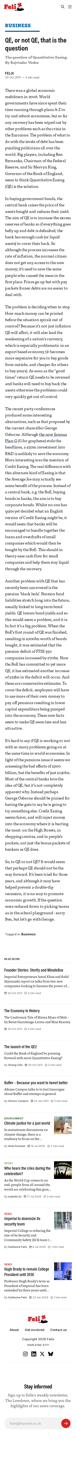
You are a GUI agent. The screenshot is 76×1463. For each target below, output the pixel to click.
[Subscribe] (66, 1423)
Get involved (34, 1330)
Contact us (58, 1330)
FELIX (9, 73)
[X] (42, 1353)
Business (18, 25)
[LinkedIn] (33, 1353)
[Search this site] (62, 6)
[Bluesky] (50, 1353)
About (14, 1330)
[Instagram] (25, 1353)
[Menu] (69, 6)
